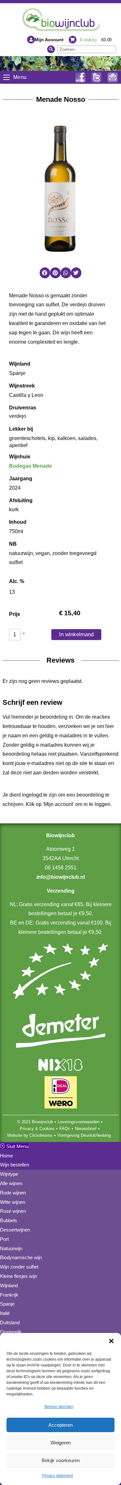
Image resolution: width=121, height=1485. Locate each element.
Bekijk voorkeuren (61, 1460)
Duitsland (10, 1322)
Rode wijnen (13, 1192)
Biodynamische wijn (21, 1257)
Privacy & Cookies (37, 1128)
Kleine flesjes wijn (18, 1276)
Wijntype (9, 1174)
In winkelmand (76, 634)
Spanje (17, 373)
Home (6, 1155)
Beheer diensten (59, 1406)
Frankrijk (9, 1295)
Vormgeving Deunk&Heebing (84, 1135)
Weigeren (61, 1442)
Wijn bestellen (14, 1164)
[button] (111, 1341)
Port (4, 1239)
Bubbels (8, 1220)
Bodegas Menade (30, 466)
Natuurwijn (11, 1248)
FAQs (64, 1128)
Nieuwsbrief (85, 1128)
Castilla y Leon (26, 395)
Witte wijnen (12, 1202)
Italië (5, 1313)
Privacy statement (57, 1475)
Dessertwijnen (15, 1229)
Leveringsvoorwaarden (78, 1121)
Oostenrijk (11, 1332)
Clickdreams (41, 1135)
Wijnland (9, 1285)
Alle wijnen (11, 1183)
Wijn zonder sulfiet (19, 1266)
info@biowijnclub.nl (60, 877)
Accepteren (60, 1425)
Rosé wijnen (13, 1211)
